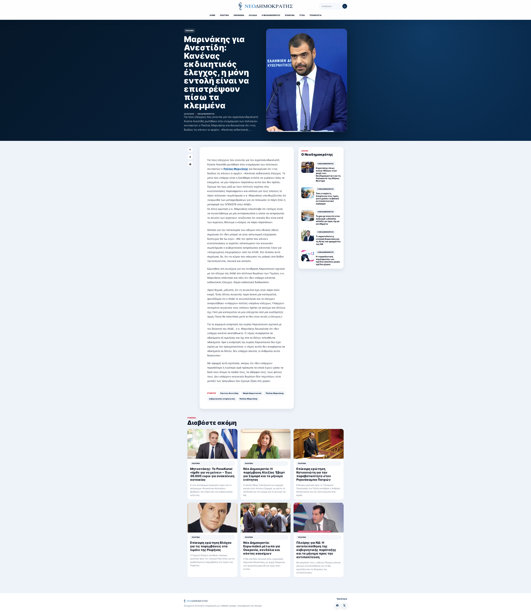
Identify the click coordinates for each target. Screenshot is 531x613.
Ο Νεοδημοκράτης (325, 164)
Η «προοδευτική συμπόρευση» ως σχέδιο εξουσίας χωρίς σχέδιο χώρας (328, 260)
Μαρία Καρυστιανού (252, 393)
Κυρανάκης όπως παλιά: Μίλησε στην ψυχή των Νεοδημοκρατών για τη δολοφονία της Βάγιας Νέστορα (328, 174)
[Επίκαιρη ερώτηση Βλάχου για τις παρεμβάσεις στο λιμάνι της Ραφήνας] (212, 518)
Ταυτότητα (342, 599)
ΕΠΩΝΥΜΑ (290, 15)
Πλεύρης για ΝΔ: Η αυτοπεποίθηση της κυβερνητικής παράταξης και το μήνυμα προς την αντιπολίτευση (316, 550)
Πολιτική (189, 31)
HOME (212, 15)
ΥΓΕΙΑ (302, 15)
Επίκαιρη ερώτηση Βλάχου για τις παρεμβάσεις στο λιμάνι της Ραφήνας (210, 546)
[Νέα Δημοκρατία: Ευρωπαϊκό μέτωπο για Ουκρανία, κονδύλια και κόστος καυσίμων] (265, 518)
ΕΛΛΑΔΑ (253, 15)
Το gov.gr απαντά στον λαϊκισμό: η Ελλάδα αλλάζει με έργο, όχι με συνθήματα (328, 220)
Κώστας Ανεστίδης (229, 393)
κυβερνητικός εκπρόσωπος (222, 399)
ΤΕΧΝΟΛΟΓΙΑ (315, 15)
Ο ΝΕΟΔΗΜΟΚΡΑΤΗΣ (271, 15)
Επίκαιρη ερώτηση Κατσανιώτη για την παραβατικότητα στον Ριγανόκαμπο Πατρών (313, 474)
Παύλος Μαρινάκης (235, 168)
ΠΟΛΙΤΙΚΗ (224, 15)
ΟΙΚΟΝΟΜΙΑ (239, 15)
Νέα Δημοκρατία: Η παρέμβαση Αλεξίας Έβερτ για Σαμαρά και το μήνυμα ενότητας (264, 474)
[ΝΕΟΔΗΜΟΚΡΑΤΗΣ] (265, 6)
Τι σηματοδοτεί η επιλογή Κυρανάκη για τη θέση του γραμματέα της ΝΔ (328, 240)
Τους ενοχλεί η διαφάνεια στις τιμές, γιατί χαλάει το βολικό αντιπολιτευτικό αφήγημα (327, 198)
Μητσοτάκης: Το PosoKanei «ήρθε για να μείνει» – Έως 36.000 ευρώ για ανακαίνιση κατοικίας (212, 474)
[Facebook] (337, 605)
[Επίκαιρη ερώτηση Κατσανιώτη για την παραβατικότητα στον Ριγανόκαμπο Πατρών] (319, 444)
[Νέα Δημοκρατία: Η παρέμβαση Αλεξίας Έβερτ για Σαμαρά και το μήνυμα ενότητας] (265, 444)
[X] (344, 605)
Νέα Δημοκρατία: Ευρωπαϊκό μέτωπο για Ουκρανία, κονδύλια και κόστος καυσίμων (261, 548)
